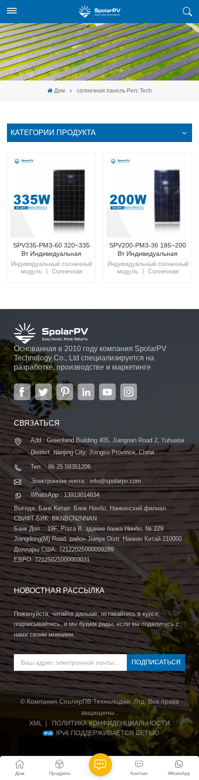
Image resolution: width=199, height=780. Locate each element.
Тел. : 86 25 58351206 (61, 466)
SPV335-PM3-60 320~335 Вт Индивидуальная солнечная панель (51, 249)
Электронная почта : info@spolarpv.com (86, 480)
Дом (59, 90)
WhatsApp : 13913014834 (65, 494)
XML (36, 723)
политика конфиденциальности (111, 723)
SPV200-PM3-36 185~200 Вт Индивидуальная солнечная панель (147, 249)
